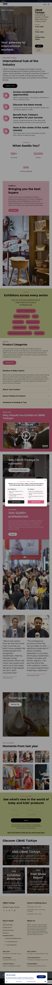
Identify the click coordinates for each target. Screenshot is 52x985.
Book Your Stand (16, 501)
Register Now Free (35, 501)
